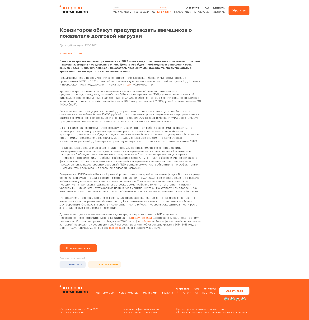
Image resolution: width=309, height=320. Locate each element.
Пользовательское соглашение (140, 312)
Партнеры (218, 12)
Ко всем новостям (78, 248)
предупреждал (141, 217)
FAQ (206, 7)
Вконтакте (75, 264)
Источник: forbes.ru (73, 53)
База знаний (183, 12)
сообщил (145, 221)
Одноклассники (108, 264)
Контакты (219, 7)
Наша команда (144, 12)
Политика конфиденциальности (140, 309)
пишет (127, 84)
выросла (115, 227)
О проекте (192, 7)
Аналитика (201, 12)
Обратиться (239, 10)
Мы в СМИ (164, 12)
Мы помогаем (122, 12)
